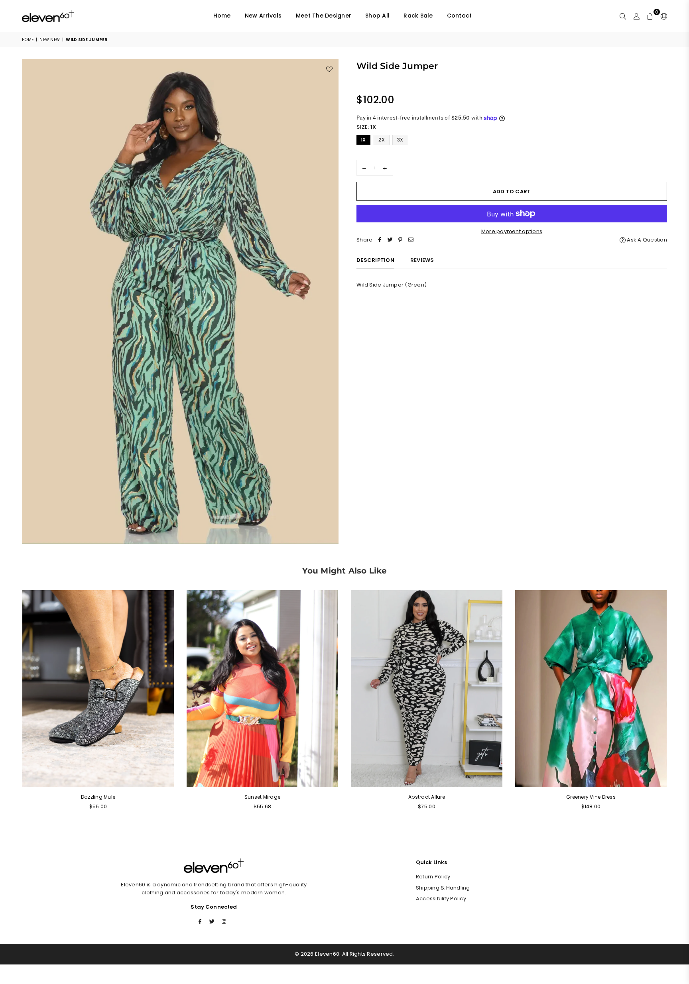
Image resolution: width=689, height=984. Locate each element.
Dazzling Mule (98, 796)
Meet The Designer (323, 16)
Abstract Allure (426, 796)
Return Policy (433, 876)
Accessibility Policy (441, 898)
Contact (459, 16)
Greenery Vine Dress (591, 796)
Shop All (377, 16)
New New (49, 40)
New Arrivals (263, 16)
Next (678, 705)
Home (222, 16)
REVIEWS (422, 260)
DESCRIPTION (375, 260)
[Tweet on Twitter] (390, 240)
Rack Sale (418, 16)
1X (363, 139)
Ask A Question (646, 240)
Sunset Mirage (262, 796)
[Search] (623, 16)
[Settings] (662, 16)
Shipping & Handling (443, 888)
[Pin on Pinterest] (400, 240)
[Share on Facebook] (379, 240)
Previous (11, 705)
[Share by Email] (411, 240)
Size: (366, 127)
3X (400, 139)
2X (381, 139)
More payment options (511, 231)
